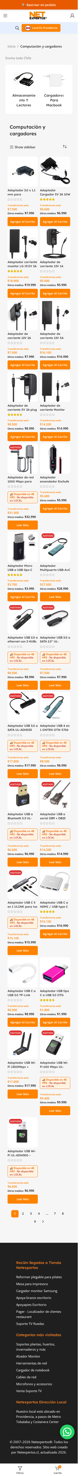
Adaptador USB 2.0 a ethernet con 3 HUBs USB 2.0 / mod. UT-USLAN (23, 644)
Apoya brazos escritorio (33, 1297)
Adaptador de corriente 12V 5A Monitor (52, 338)
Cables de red (26, 1377)
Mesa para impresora (32, 1284)
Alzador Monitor (28, 1356)
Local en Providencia (44, 28)
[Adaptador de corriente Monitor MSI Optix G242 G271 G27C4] (55, 387)
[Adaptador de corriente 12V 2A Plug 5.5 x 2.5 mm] (23, 315)
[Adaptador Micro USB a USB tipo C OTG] (23, 547)
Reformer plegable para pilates (39, 1277)
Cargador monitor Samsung (36, 1291)
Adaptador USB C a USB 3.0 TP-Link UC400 (22, 995)
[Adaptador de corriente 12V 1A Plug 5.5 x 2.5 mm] (55, 243)
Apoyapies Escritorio (31, 1304)
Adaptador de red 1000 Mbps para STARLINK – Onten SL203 (21, 483)
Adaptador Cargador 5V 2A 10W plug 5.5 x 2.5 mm (55, 194)
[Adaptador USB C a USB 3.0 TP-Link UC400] (23, 972)
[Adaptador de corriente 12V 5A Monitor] (55, 315)
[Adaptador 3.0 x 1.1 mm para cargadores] (23, 172)
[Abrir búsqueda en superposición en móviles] (17, 28)
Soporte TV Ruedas (30, 1323)
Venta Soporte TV (29, 1391)
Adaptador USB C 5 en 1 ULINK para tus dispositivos (22, 906)
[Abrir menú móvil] (5, 15)
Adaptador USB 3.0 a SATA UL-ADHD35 (23, 728)
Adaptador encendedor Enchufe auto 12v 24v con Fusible (54, 483)
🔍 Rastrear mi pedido (39, 5)
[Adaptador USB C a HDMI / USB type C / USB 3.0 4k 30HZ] (55, 884)
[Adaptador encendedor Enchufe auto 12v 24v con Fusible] (55, 458)
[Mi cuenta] (72, 15)
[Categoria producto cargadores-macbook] (54, 89)
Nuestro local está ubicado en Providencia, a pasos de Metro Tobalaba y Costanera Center (38, 1416)
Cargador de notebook (32, 1370)
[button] (23, 221)
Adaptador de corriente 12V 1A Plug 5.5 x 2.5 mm (52, 266)
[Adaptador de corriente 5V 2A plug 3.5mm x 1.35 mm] (23, 387)
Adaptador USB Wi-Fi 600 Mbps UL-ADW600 (54, 1067)
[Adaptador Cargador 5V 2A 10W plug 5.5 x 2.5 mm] (55, 172)
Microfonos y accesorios (34, 1384)
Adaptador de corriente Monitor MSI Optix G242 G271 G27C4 (55, 412)
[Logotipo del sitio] (39, 15)
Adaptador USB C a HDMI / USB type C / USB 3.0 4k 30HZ (54, 906)
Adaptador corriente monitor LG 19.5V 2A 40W (22, 266)
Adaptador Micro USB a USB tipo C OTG (20, 570)
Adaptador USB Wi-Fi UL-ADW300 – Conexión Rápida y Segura (22, 1157)
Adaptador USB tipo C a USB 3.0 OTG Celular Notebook (54, 995)
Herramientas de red (31, 1363)
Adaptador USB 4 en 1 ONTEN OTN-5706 (55, 728)
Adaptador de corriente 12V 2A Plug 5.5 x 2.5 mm (20, 338)
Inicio (12, 46)
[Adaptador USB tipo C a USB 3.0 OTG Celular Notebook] (55, 972)
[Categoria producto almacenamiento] (24, 89)
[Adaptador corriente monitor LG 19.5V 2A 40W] (23, 243)
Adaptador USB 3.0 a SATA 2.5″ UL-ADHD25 (55, 641)
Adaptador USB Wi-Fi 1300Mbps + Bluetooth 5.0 (22, 1067)
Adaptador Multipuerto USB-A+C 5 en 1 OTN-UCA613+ (55, 570)
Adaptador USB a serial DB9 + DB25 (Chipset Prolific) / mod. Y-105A (53, 820)
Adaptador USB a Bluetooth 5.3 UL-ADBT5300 (20, 818)
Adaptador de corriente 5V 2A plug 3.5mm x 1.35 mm (22, 409)
